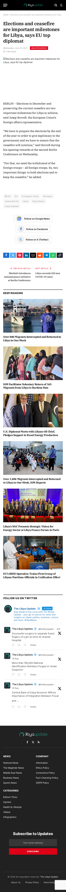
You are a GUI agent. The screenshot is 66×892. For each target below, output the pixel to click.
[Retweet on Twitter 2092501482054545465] (20, 645)
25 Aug (15, 658)
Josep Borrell (12, 201)
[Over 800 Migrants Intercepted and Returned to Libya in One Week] (33, 316)
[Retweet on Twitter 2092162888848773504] (20, 707)
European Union (30, 196)
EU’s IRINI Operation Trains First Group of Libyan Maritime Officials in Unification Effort (31, 575)
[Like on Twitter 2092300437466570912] (26, 675)
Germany (47, 196)
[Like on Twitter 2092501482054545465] (26, 645)
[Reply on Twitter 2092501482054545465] (14, 645)
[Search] (56, 5)
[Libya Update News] (33, 5)
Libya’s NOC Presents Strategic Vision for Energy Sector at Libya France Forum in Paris (31, 528)
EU (16, 196)
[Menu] (5, 5)
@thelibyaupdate (46, 629)
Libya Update (12, 206)
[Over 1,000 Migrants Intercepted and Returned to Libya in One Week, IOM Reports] (33, 458)
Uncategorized (39, 48)
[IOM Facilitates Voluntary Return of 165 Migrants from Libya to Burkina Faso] (33, 363)
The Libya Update (22, 628)
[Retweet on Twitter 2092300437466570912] (20, 675)
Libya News (38, 201)
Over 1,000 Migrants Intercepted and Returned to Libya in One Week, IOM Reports (31, 480)
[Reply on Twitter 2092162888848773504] (14, 707)
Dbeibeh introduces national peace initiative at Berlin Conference (17, 277)
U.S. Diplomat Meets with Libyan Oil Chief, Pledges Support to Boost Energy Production (30, 433)
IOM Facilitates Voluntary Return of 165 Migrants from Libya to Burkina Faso (27, 386)
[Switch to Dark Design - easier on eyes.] (61, 5)
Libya (25, 201)
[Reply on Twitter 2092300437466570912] (14, 675)
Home (5, 15)
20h (58, 629)
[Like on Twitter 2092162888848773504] (26, 707)
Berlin (8, 196)
